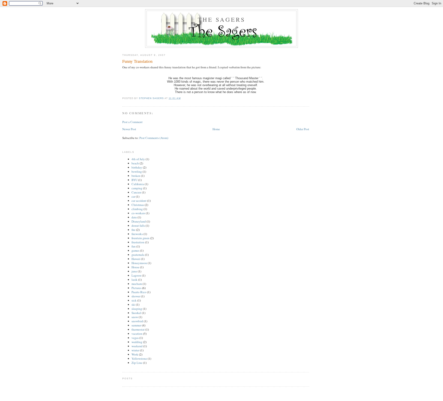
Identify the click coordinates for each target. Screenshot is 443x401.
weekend (137, 346)
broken (136, 176)
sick (134, 300)
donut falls (138, 225)
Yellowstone (139, 358)
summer (136, 325)
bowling (137, 171)
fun (134, 246)
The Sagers (221, 19)
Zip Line (137, 363)
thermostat (138, 329)
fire (133, 230)
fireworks (137, 234)
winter (135, 350)
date (134, 217)
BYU (135, 180)
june (134, 271)
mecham (137, 284)
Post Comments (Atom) (153, 138)
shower (136, 296)
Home (216, 129)
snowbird (137, 321)
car (133, 196)
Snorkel (136, 313)
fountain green (141, 238)
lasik (135, 279)
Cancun (136, 192)
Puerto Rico (139, 292)
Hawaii (136, 259)
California (138, 184)
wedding (137, 342)
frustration (138, 242)
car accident (139, 201)
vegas (135, 338)
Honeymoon (139, 263)
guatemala (138, 255)
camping (137, 188)
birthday (137, 167)
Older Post (302, 129)
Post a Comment (132, 122)
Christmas (138, 205)
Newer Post (129, 129)
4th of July (138, 159)
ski (133, 304)
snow (135, 317)
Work (135, 354)
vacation (137, 334)
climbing (137, 209)
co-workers (138, 213)
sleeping (137, 309)
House (135, 267)
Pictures (136, 288)
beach (135, 163)
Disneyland (139, 221)
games (135, 250)
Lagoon (136, 275)
